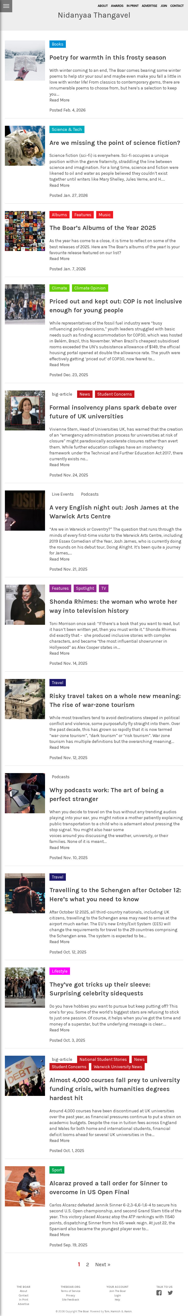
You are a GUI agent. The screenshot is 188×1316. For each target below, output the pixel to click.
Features (82, 214)
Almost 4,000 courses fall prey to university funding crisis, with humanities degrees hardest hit (114, 1089)
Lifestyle (60, 971)
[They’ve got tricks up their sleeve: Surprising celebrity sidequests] (25, 1004)
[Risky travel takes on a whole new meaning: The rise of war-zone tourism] (25, 716)
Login (117, 1295)
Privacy (70, 1295)
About (103, 6)
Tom (107, 1311)
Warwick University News (118, 1066)
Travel (57, 682)
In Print (133, 6)
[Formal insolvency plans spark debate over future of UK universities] (25, 427)
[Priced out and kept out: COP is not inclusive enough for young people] (25, 321)
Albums (59, 214)
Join (163, 6)
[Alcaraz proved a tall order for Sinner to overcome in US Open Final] (25, 1203)
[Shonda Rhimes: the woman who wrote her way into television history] (25, 621)
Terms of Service (70, 1291)
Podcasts (90, 494)
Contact (177, 6)
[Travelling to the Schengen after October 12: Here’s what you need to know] (25, 910)
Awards (117, 6)
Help (117, 1299)
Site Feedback (70, 1299)
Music (105, 214)
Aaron (128, 1311)
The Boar (83, 1311)
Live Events (63, 494)
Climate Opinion (90, 288)
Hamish (115, 1311)
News (85, 394)
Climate (59, 288)
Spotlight (85, 588)
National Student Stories (103, 1059)
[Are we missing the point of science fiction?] (25, 162)
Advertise (149, 6)
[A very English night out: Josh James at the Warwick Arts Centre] (25, 527)
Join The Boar (117, 1291)
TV (103, 588)
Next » (102, 1264)
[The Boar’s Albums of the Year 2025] (25, 248)
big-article (62, 394)
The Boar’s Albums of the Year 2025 (102, 228)
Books (57, 44)
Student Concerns (114, 394)
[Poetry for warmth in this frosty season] (25, 77)
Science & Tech (67, 129)
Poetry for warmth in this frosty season (107, 57)
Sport (57, 1169)
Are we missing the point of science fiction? (114, 143)
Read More (59, 100)
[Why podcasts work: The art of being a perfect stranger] (25, 810)
